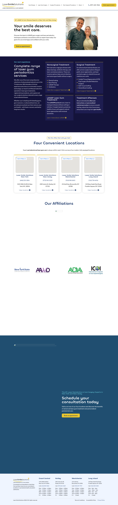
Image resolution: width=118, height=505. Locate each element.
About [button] (80, 5)
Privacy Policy (101, 500)
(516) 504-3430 (95, 486)
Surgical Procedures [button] (55, 5)
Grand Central (44, 478)
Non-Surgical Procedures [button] (69, 5)
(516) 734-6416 (93, 180)
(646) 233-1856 (24, 180)
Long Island (93, 478)
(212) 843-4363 (45, 486)
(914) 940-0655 (70, 180)
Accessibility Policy (91, 500)
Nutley (58, 478)
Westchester (77, 478)
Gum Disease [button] (32, 5)
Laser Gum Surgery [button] (42, 5)
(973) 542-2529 (47, 180)
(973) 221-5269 (62, 486)
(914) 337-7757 (78, 486)
